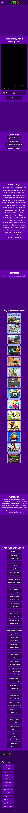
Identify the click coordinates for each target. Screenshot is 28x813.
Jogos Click (8, 796)
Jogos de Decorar (14, 613)
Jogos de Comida (14, 603)
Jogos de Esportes (14, 620)
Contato (8, 758)
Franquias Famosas (14, 562)
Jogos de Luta (14, 637)
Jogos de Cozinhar (14, 610)
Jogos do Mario (14, 709)
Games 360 (8, 782)
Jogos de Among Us (14, 589)
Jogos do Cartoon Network (14, 705)
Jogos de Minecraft (14, 651)
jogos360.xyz (8, 803)
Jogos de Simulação (14, 675)
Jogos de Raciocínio (14, 138)
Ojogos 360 (8, 785)
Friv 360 (8, 765)
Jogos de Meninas (14, 644)
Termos (24, 758)
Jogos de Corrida (14, 606)
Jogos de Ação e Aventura (14, 582)
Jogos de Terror (14, 685)
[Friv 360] (15, 2)
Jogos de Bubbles (14, 592)
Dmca (12, 758)
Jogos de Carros (14, 596)
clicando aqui (17, 512)
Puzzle (18, 148)
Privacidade (18, 758)
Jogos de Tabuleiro (14, 678)
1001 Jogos (14, 551)
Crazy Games (14, 558)
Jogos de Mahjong (14, 640)
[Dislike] (22, 93)
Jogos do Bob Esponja (14, 702)
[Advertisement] (14, 21)
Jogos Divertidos (14, 695)
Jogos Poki (14, 722)
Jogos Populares (14, 726)
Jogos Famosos (14, 716)
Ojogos (14, 733)
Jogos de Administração (14, 586)
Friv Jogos (11, 148)
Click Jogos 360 (8, 789)
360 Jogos (7, 768)
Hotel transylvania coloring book (14, 40)
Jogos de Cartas (14, 599)
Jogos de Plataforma (14, 664)
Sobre (2, 758)
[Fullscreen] (18, 98)
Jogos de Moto (14, 657)
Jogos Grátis (14, 746)
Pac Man (14, 736)
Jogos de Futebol (14, 634)
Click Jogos (14, 555)
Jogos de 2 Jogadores (14, 579)
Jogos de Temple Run (14, 681)
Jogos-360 (7, 775)
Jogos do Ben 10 (14, 699)
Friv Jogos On (7, 799)
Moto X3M (14, 729)
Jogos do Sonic (14, 712)
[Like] (14, 93)
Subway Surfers (14, 740)
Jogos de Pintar (14, 141)
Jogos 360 (14, 569)
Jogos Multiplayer (14, 719)
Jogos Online (14, 743)
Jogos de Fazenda (14, 623)
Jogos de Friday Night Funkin (14, 630)
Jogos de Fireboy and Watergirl (14, 627)
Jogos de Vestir (14, 692)
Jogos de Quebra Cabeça (14, 144)
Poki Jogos (7, 792)
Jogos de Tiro (14, 688)
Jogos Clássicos (14, 572)
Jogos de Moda (14, 654)
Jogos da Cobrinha (14, 575)
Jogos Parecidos (8, 806)
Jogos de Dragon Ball (14, 616)
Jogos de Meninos (14, 647)
